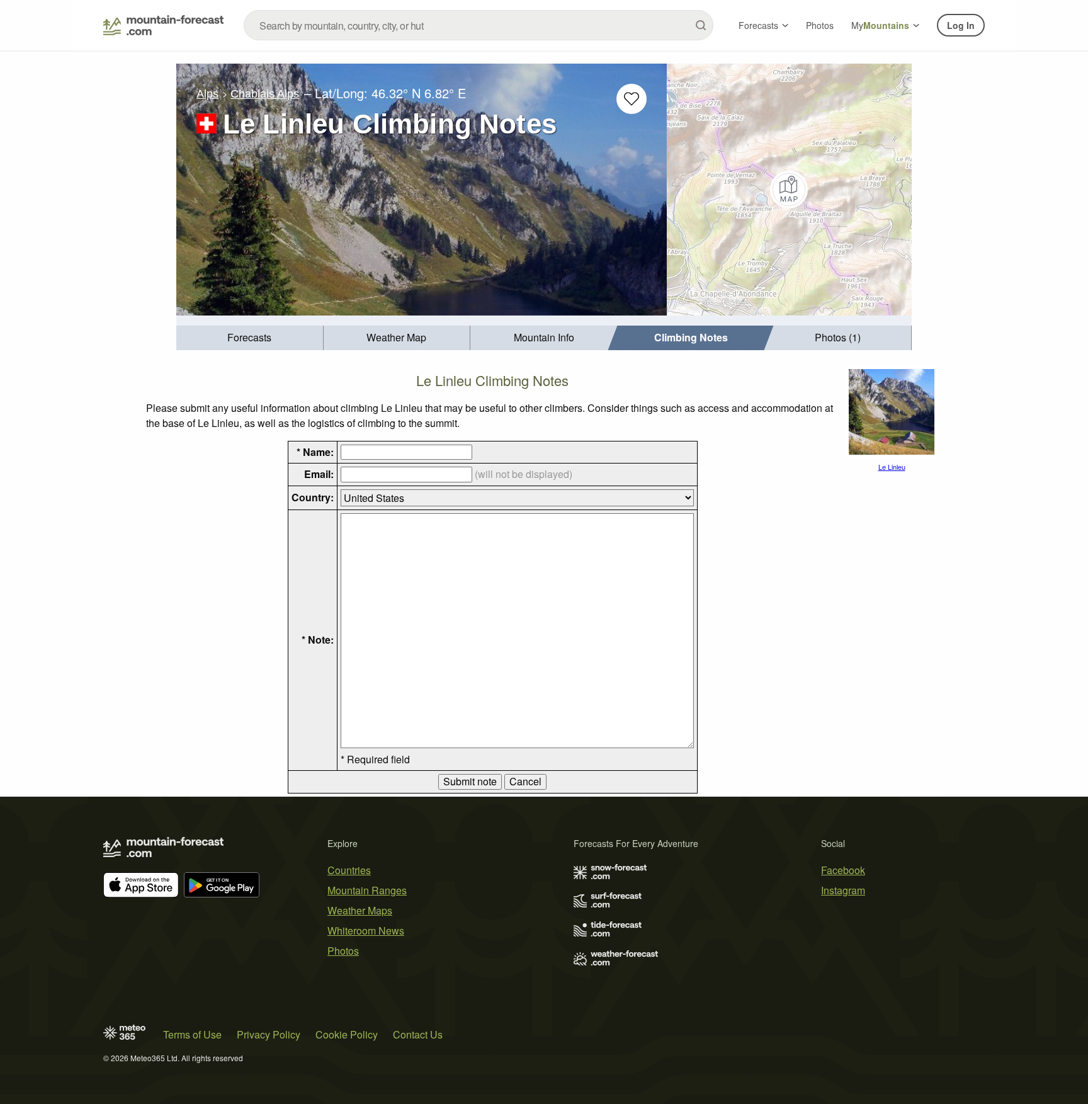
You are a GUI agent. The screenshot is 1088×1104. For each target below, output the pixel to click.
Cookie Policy (346, 1034)
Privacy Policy (268, 1034)
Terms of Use (192, 1034)
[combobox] (478, 25)
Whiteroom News (365, 930)
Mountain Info (544, 337)
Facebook (843, 870)
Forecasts (758, 25)
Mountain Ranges (367, 890)
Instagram (843, 890)
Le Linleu (891, 467)
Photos (820, 25)
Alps (207, 94)
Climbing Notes (691, 337)
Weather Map (396, 337)
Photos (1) (838, 337)
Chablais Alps (264, 94)
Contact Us (418, 1034)
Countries (349, 870)
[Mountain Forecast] (163, 25)
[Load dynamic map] (789, 189)
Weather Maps (359, 910)
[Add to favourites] (631, 99)
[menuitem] (250, 338)
